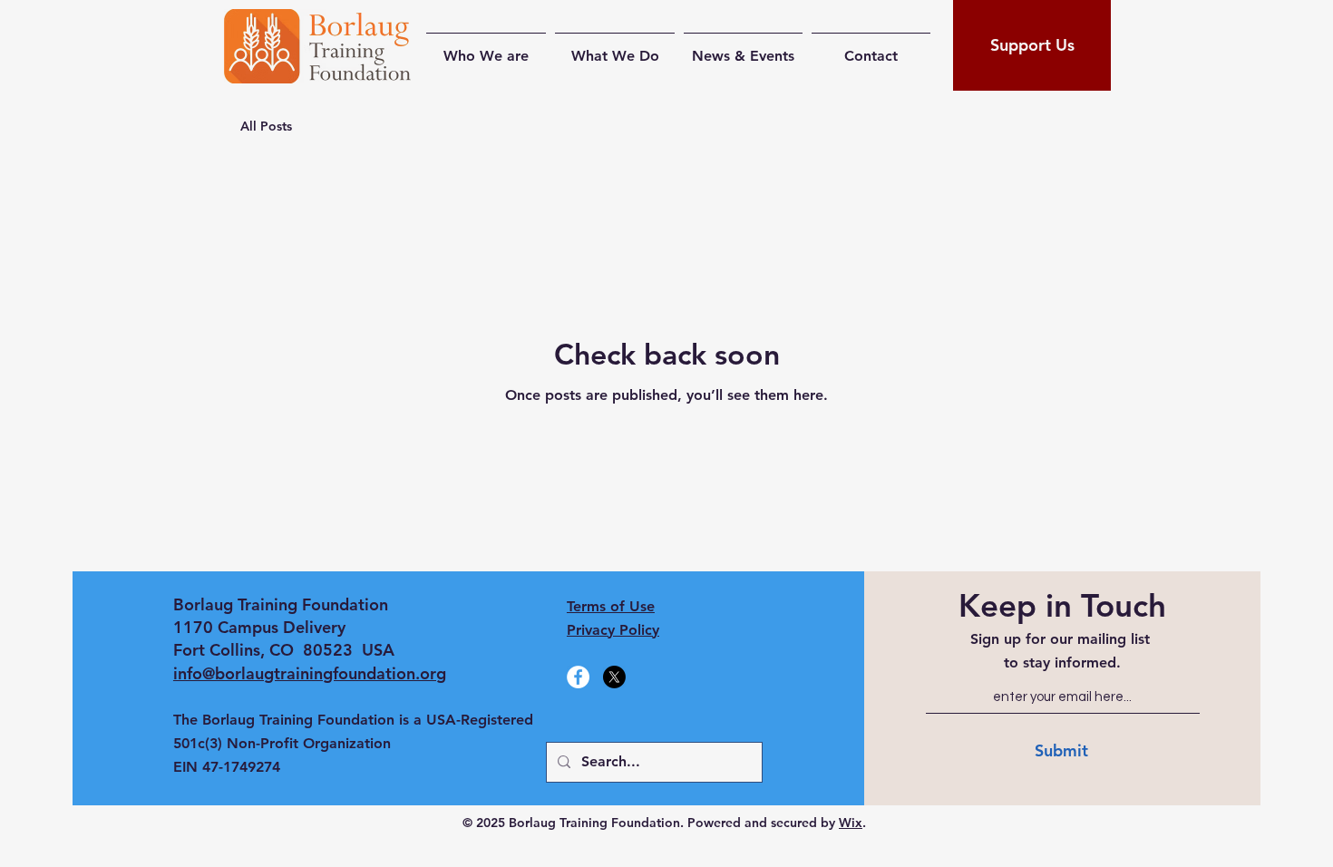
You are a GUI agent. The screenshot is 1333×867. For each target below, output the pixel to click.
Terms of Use (611, 606)
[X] (614, 677)
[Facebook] (578, 677)
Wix (850, 822)
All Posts (266, 126)
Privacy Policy (613, 629)
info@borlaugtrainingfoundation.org (309, 673)
